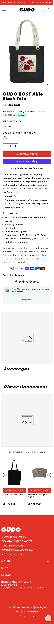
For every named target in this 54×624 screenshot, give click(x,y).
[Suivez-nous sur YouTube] (17, 554)
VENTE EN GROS (12, 545)
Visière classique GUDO (37, 495)
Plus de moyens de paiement (27, 168)
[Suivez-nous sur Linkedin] (10, 554)
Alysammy (30, 616)
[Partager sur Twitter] (19, 281)
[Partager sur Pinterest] (23, 281)
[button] (27, 113)
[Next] (49, 475)
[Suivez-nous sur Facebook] (2, 554)
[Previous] (5, 475)
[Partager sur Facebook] (16, 281)
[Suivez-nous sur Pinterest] (14, 554)
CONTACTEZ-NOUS (14, 536)
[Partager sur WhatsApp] (38, 281)
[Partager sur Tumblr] (27, 281)
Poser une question (13, 275)
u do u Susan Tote (13, 494)
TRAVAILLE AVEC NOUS (16, 541)
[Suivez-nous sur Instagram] (6, 554)
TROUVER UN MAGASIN (17, 550)
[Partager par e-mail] (34, 281)
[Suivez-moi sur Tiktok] (21, 554)
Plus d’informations (27, 299)
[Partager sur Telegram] (30, 281)
